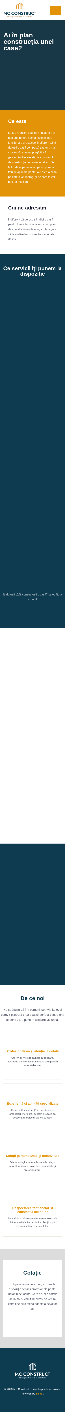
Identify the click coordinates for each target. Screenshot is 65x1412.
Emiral (39, 1393)
